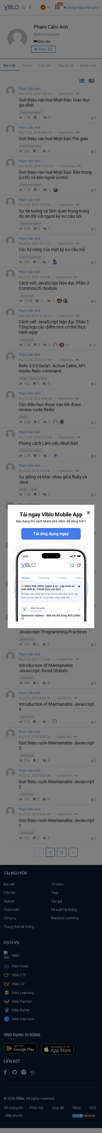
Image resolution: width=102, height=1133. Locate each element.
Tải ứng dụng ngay (51, 533)
